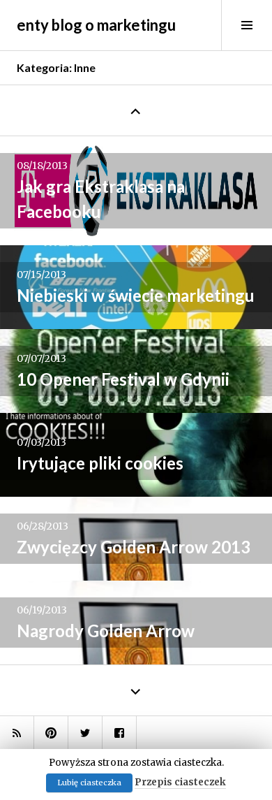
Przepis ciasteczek (180, 782)
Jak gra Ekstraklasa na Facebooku (101, 198)
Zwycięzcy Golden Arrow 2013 (133, 547)
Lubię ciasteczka (89, 782)
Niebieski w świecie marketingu (136, 295)
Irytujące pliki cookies (100, 463)
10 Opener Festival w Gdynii (123, 379)
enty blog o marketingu (96, 24)
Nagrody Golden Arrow (106, 630)
